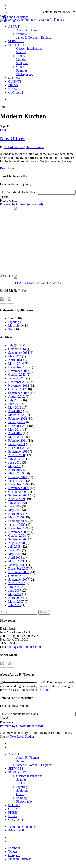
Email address (15, 184)
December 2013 (18, 367)
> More (44, 689)
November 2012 (18, 385)
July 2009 (14, 502)
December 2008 (18, 528)
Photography (24, 801)
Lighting (13, 322)
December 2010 (18, 447)
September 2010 (18, 451)
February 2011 (17, 440)
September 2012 (18, 393)
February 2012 (17, 418)
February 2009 (17, 521)
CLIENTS (15, 809)
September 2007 (18, 579)
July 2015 (14, 345)
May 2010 (14, 466)
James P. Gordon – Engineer (34, 765)
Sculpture (22, 790)
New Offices (12, 138)
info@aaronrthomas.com (25, 647)
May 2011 (14, 429)
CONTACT (16, 820)
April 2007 (15, 598)
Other (20, 794)
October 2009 (17, 491)
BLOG (12, 816)
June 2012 (14, 404)
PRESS (13, 812)
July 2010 (14, 458)
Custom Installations (29, 776)
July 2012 (14, 400)
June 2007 (14, 590)
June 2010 (14, 462)
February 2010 (17, 477)
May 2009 (14, 510)
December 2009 (18, 484)
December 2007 (18, 568)
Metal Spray (16, 325)
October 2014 (17, 349)
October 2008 (17, 535)
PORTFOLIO (17, 772)
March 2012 (16, 415)
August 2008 (16, 543)
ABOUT (14, 754)
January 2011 (16, 444)
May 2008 (14, 554)
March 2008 (16, 561)
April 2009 (15, 513)
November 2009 (18, 488)
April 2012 (15, 411)
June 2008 (14, 550)
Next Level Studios (22, 736)
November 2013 (18, 371)
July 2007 (14, 587)
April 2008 (15, 557)
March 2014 (16, 363)
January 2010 (16, 480)
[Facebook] (3, 302)
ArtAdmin (11, 147)
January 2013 (16, 378)
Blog (21, 147)
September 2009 (18, 495)
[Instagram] (10, 302)
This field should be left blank (19, 192)
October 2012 (17, 389)
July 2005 (14, 605)
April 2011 (15, 433)
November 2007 (18, 572)
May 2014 (14, 356)
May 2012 (14, 407)
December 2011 (18, 426)
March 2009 (16, 517)
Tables (20, 783)
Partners (21, 761)
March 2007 (16, 601)
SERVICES (16, 768)
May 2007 (14, 594)
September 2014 (18, 352)
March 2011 (16, 437)
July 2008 (14, 546)
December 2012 (18, 382)
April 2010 (15, 469)
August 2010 (16, 455)
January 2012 (16, 422)
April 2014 (15, 360)
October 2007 (17, 576)
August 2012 (16, 396)
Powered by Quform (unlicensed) (21, 204)
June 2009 (14, 506)
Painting (21, 798)
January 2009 (16, 524)
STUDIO (14, 805)
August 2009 (16, 499)
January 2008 (16, 565)
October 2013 (17, 374)
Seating (21, 779)
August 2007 (16, 583)
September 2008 (18, 539)
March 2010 (16, 473)
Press (11, 329)
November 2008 (18, 532)
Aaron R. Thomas (27, 757)
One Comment (35, 147)
